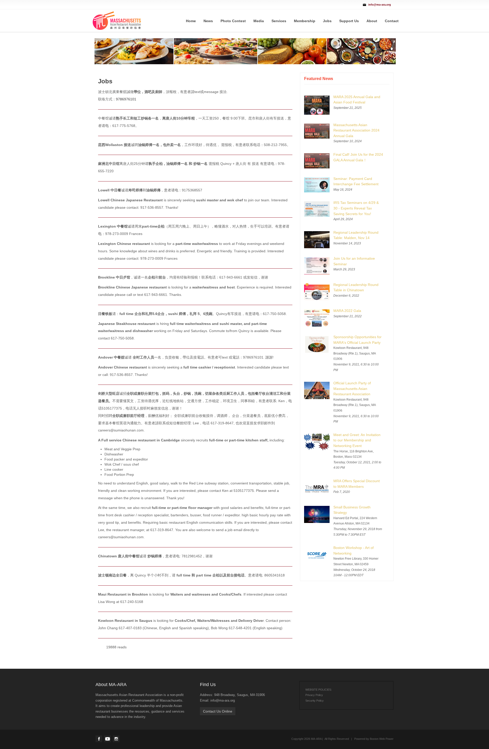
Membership (304, 21)
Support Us (349, 21)
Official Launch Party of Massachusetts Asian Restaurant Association (352, 388)
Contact (392, 21)
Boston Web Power (381, 738)
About (371, 21)
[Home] (117, 20)
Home (191, 21)
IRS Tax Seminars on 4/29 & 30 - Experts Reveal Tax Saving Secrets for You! (356, 208)
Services (278, 21)
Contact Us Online (217, 711)
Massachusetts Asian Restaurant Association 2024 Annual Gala (356, 130)
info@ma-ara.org (379, 4)
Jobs (327, 21)
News (208, 21)
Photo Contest (233, 21)
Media (258, 21)
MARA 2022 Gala (347, 311)
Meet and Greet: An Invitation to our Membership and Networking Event (357, 440)
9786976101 (126, 99)
